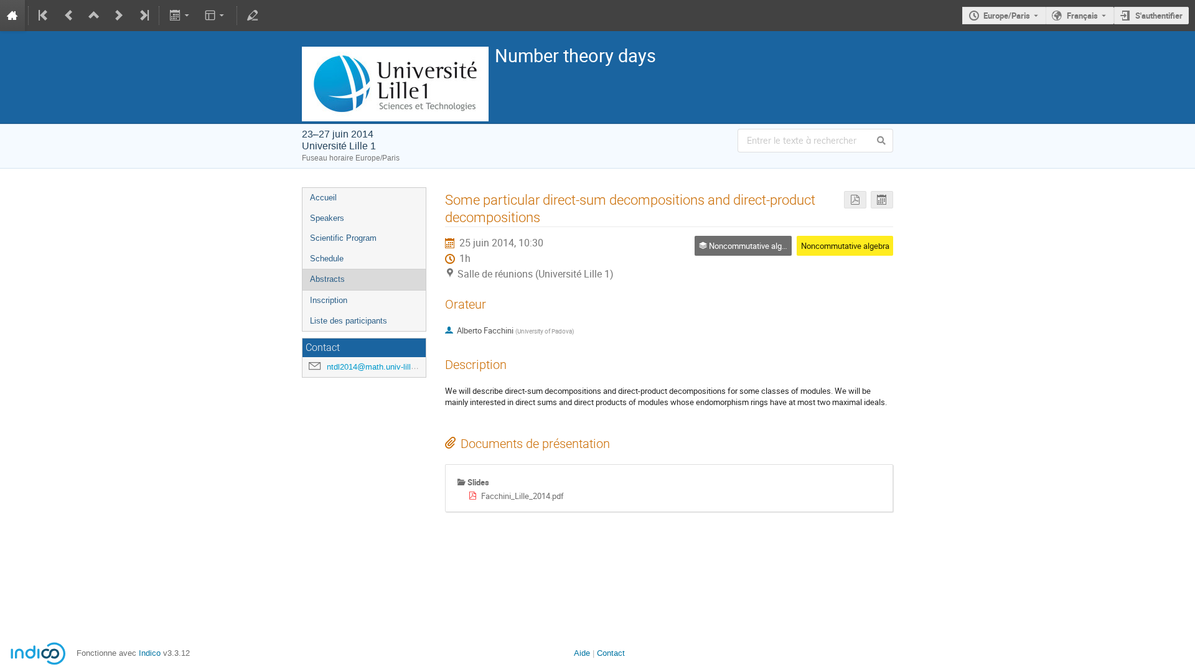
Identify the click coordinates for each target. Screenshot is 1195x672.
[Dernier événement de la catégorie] (143, 15)
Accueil (323, 197)
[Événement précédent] (69, 15)
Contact (611, 653)
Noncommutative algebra (845, 245)
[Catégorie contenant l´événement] (94, 15)
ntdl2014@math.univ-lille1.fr (377, 367)
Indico (150, 653)
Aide (582, 653)
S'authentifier (1159, 15)
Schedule (327, 258)
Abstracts (327, 279)
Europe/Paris (1006, 15)
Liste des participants (348, 320)
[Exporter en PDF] (855, 200)
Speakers (327, 218)
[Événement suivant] (118, 15)
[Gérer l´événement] (252, 15)
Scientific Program (343, 238)
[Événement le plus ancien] (44, 15)
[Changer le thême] (215, 15)
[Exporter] (180, 15)
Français (1082, 15)
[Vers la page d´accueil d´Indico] (12, 15)
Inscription (328, 300)
